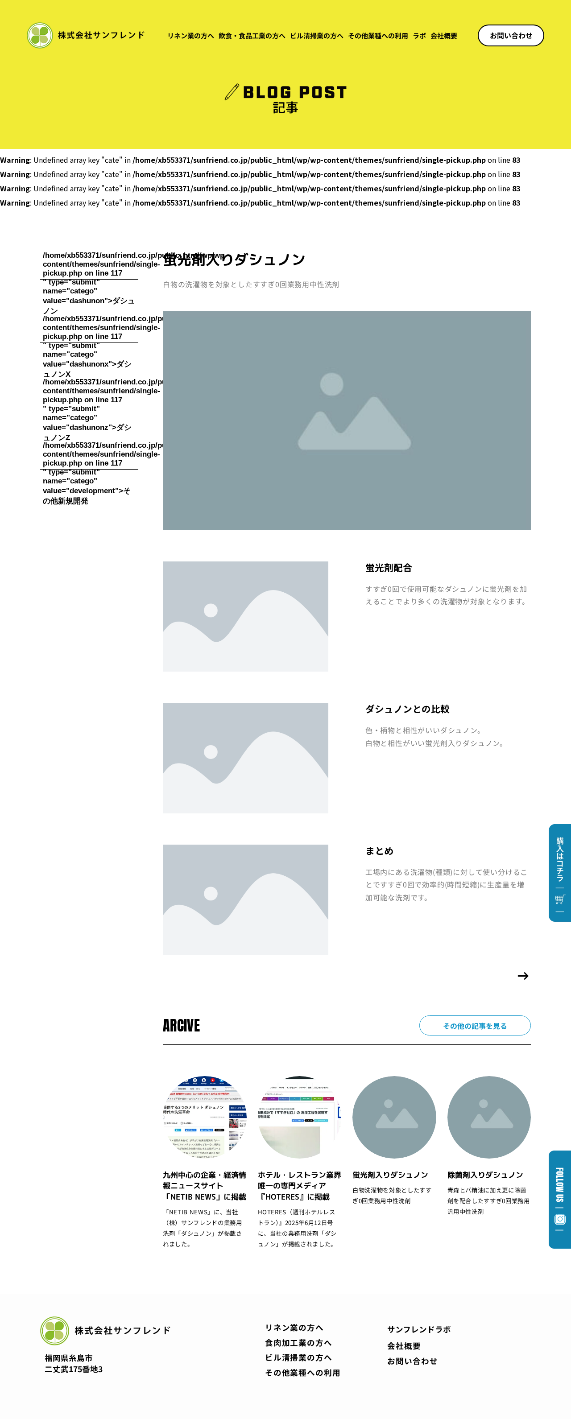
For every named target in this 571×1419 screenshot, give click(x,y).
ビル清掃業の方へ (316, 35)
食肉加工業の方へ (298, 1342)
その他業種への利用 (378, 35)
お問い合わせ (412, 1360)
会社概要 (443, 35)
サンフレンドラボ (419, 1329)
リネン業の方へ (190, 35)
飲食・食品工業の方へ (252, 35)
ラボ (419, 35)
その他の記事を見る (475, 1025)
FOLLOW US (560, 1200)
